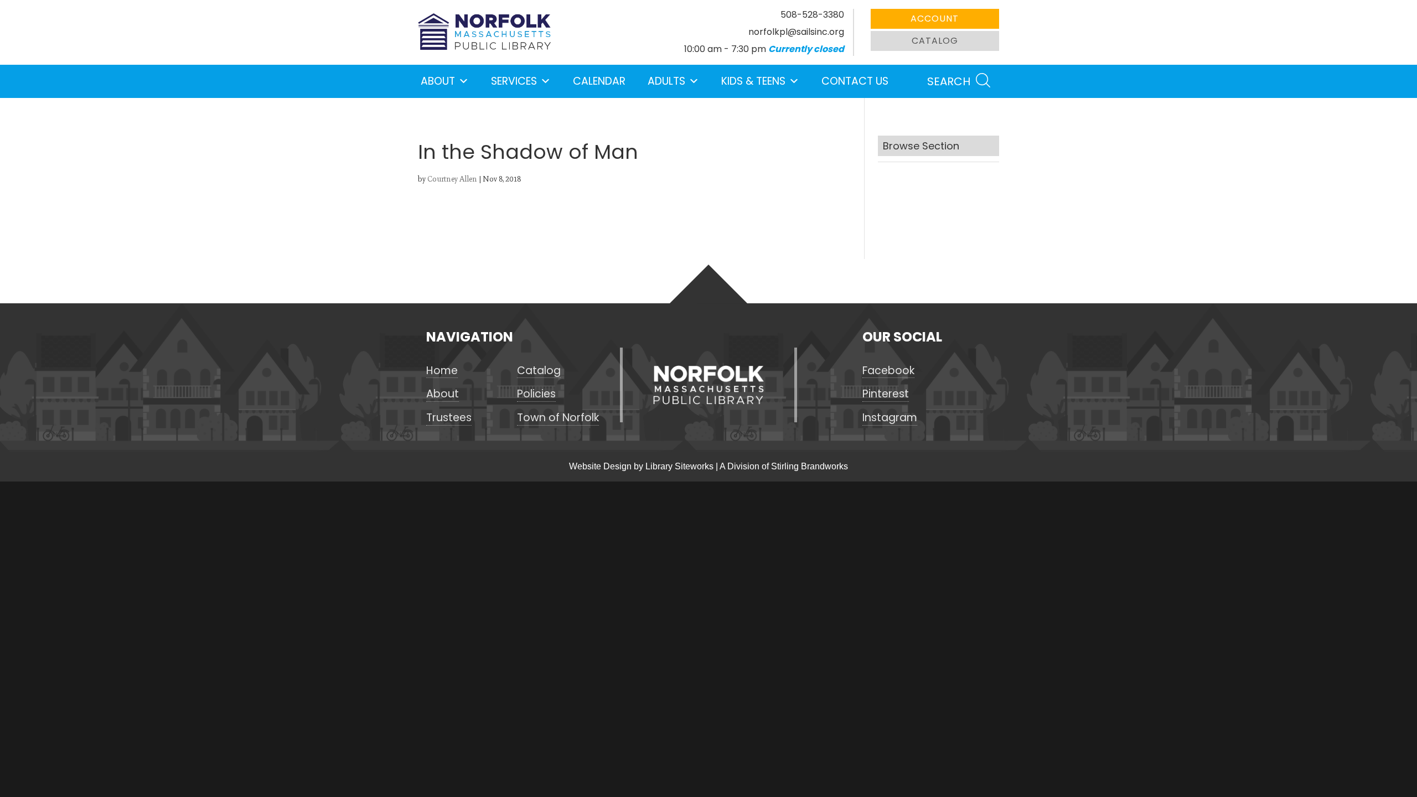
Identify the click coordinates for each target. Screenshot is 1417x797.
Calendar (599, 81)
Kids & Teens (753, 81)
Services (514, 81)
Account (935, 18)
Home (442, 371)
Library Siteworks (679, 466)
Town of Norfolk (558, 418)
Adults (666, 81)
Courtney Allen (452, 179)
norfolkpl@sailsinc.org (796, 31)
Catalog (935, 40)
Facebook (888, 371)
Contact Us (854, 81)
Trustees (449, 418)
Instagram (889, 418)
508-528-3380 (812, 14)
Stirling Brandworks (809, 466)
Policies (536, 394)
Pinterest (885, 394)
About (438, 81)
